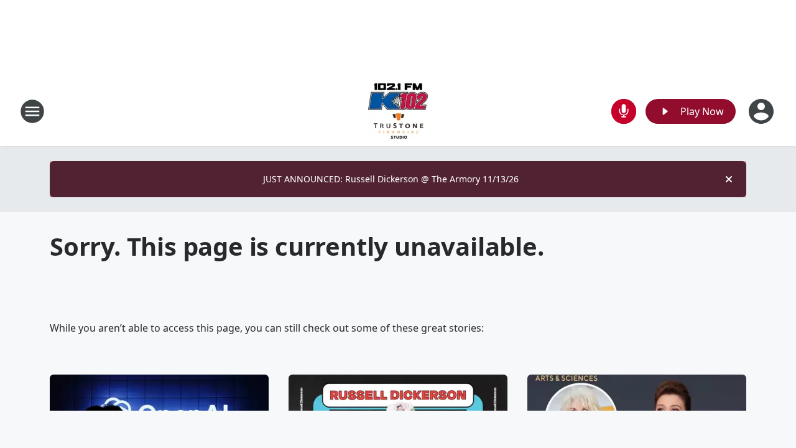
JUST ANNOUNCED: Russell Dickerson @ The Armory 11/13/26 (391, 179)
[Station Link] (398, 111)
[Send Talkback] (623, 111)
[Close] (728, 179)
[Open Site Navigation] (32, 111)
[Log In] (762, 111)
